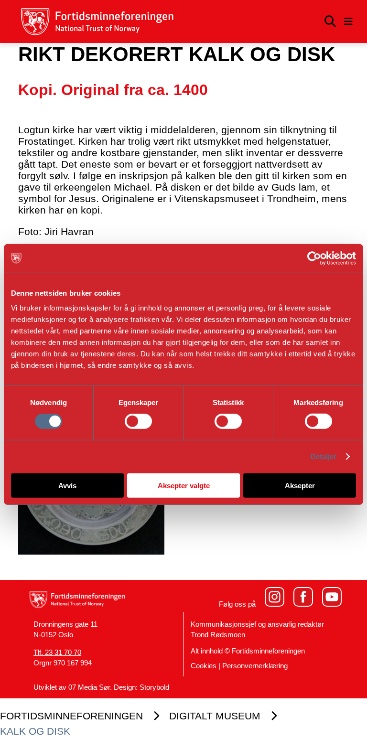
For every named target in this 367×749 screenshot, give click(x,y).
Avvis (67, 485)
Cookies (203, 666)
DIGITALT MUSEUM (214, 715)
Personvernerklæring (255, 666)
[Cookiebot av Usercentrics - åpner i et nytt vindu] (314, 258)
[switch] (138, 421)
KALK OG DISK (35, 731)
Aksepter (300, 485)
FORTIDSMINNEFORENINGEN (71, 715)
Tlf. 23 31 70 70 (57, 652)
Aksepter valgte (184, 485)
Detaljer (324, 456)
